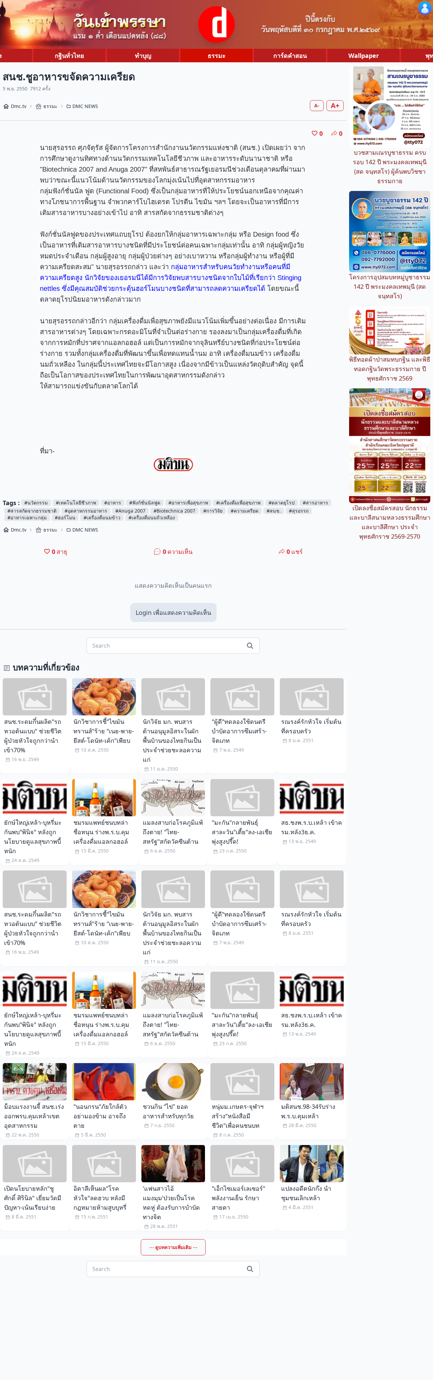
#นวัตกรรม (36, 502)
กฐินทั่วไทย (69, 55)
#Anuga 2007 (130, 511)
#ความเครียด (244, 511)
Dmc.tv (18, 106)
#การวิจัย (213, 511)
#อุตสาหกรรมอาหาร (86, 511)
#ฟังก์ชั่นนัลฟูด (144, 502)
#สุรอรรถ (299, 511)
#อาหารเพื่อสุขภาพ (188, 502)
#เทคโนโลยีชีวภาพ (76, 502)
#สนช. (274, 511)
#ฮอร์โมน (65, 517)
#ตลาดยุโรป (282, 502)
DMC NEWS (85, 106)
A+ (335, 105)
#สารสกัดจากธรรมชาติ (31, 511)
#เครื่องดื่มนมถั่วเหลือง (152, 517)
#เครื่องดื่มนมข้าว (102, 517)
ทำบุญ (143, 55)
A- (316, 105)
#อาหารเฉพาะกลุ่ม (27, 517)
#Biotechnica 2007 (174, 511)
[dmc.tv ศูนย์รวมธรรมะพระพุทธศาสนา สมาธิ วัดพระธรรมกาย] (216, 24)
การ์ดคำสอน (290, 55)
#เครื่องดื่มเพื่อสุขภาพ (238, 502)
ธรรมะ (217, 55)
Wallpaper (363, 55)
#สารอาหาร (315, 502)
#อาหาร (112, 502)
